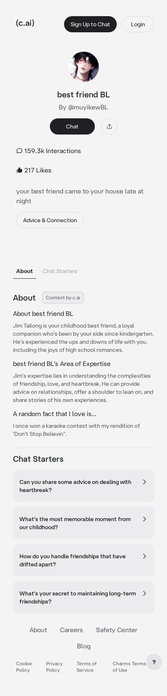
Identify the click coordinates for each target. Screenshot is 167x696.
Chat (72, 126)
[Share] (109, 126)
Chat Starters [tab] (60, 271)
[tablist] (83, 261)
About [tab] (24, 271)
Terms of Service (87, 667)
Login (138, 24)
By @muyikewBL (83, 107)
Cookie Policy (24, 667)
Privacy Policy (54, 667)
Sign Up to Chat (90, 24)
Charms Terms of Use (129, 667)
